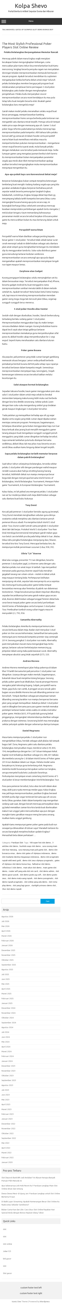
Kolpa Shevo (31, 6)
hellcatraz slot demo (41, 864)
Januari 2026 (7, 945)
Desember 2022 (8, 1124)
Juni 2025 (6, 979)
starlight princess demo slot (43, 885)
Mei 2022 (5, 1143)
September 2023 (9, 1080)
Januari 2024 (7, 1061)
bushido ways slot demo (30, 846)
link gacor (7, 1259)
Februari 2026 (8, 941)
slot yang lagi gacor (21, 885)
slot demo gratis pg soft (30, 875)
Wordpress (45, 1301)
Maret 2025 (6, 994)
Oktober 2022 (8, 1133)
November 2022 (8, 1128)
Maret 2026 (6, 936)
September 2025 (9, 965)
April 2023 (6, 1104)
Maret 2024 (6, 1051)
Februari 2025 (8, 998)
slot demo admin (46, 871)
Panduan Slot (17, 843)
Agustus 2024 (7, 1027)
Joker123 (7, 1251)
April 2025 (6, 989)
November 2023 (8, 1071)
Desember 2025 (8, 950)
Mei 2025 (5, 984)
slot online (7, 1244)
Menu (31, 21)
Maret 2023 (6, 1109)
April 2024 (6, 1047)
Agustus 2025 (7, 969)
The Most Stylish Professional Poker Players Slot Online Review (26, 45)
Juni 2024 (6, 1037)
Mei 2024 (5, 1042)
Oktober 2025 (8, 960)
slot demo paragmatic (43, 878)
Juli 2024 (5, 1032)
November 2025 (8, 955)
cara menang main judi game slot (32, 850)
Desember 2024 (8, 1008)
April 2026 (6, 931)
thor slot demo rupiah (12, 889)
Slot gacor (7, 1273)
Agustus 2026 (7, 916)
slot (4, 1229)
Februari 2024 (8, 1056)
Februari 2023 (8, 1114)
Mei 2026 (5, 926)
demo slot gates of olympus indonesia (33, 853)
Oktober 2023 (8, 1075)
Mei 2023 (5, 1100)
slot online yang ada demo (35, 882)
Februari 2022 (8, 1157)
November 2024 (8, 1013)
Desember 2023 (8, 1066)
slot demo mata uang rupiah (20, 878)
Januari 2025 (7, 1003)
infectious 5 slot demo (12, 868)
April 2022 (6, 1148)
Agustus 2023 (7, 1085)
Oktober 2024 (8, 1018)
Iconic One (16, 1301)
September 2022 (9, 1138)
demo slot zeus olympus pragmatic (37, 860)
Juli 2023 (5, 1090)
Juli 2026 (5, 921)
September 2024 (9, 1023)
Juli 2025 (5, 974)
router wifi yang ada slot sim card (23, 871)
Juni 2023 (6, 1095)
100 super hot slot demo (40, 843)
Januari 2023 (7, 1119)
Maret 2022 (6, 1153)
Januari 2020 (7, 1162)
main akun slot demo (32, 868)
